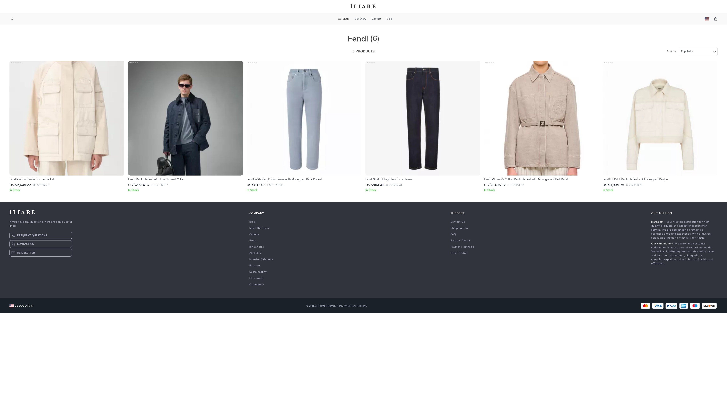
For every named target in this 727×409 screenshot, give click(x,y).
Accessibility (359, 306)
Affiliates (255, 253)
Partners (255, 265)
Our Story (360, 19)
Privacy (347, 306)
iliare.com (657, 222)
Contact (376, 19)
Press (253, 240)
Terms (339, 306)
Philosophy (256, 278)
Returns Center (460, 240)
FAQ (453, 234)
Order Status (458, 253)
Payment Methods (462, 247)
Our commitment (662, 243)
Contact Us (457, 222)
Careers (254, 234)
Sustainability (258, 272)
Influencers (256, 247)
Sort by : (672, 51)
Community (256, 284)
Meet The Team (259, 228)
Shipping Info (459, 228)
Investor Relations (261, 259)
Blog (389, 19)
